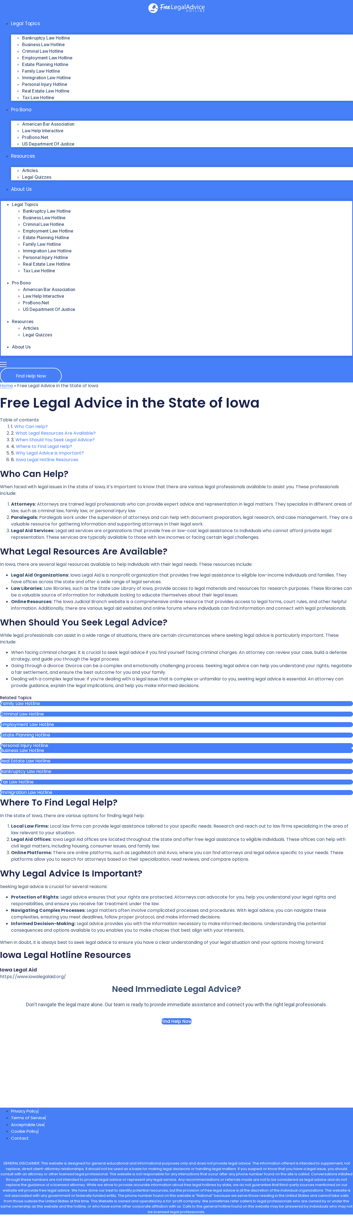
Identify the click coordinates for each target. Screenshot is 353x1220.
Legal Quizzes (36, 177)
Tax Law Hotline (38, 97)
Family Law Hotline (41, 71)
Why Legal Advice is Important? (50, 453)
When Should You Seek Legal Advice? (55, 440)
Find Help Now (176, 1021)
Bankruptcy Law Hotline (46, 38)
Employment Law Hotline (47, 57)
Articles (30, 170)
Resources (23, 156)
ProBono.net (35, 137)
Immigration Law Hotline (46, 77)
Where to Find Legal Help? (44, 446)
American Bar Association (48, 124)
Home (6, 385)
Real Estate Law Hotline (45, 91)
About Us (21, 189)
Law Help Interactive (42, 130)
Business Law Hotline (43, 44)
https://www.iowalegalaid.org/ (33, 976)
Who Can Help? (31, 426)
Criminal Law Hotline (42, 51)
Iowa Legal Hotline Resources (47, 459)
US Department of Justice (48, 144)
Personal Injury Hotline (44, 84)
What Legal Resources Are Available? (55, 433)
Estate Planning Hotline (45, 64)
